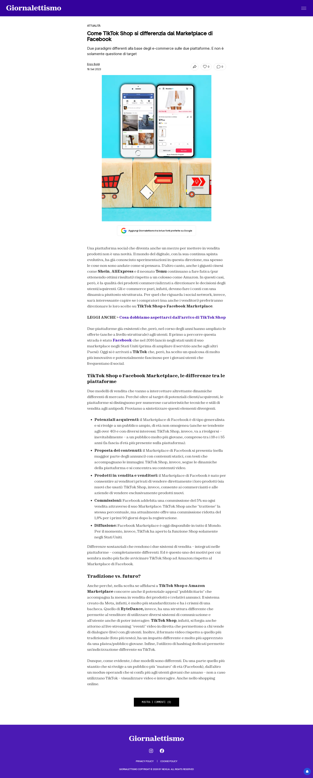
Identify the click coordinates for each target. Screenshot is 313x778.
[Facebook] (162, 750)
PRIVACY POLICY (145, 761)
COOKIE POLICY (168, 761)
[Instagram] (151, 750)
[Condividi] (195, 67)
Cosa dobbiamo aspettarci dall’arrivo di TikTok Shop (172, 317)
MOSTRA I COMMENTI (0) (156, 702)
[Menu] (304, 8)
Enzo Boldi (93, 64)
